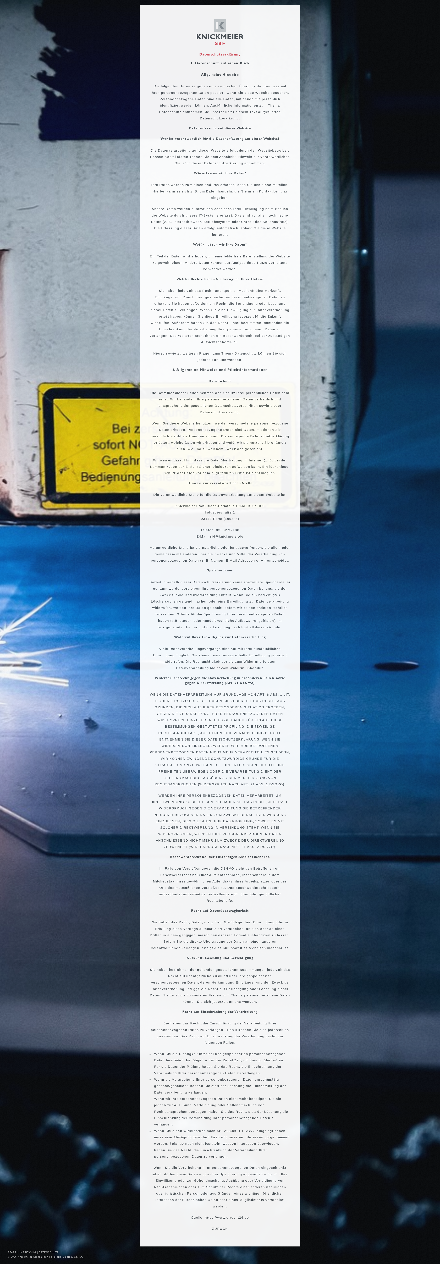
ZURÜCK (220, 1228)
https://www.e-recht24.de (227, 1217)
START (12, 1252)
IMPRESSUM (27, 1252)
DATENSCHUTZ (49, 1252)
